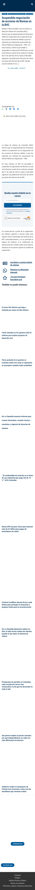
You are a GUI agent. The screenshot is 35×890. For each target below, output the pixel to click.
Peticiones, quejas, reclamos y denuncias (17, 886)
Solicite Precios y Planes (17, 880)
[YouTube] (22, 816)
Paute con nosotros (17, 883)
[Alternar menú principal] (4, 4)
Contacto (17, 875)
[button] (32, 4)
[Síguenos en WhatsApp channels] (5, 270)
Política (17, 878)
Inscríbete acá (7, 865)
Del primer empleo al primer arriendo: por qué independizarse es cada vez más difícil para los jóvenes (17, 737)
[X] (6, 109)
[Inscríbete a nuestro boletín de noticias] (5, 263)
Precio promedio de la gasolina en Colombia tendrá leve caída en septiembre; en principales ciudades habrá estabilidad (17, 363)
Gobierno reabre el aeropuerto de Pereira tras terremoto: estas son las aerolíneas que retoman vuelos (16, 789)
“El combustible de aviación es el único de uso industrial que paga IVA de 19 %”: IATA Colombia (17, 477)
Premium (5, 14)
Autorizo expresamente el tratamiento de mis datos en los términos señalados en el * (18, 211)
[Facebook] (14, 109)
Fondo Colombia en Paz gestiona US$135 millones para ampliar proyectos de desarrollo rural (17, 335)
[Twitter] (9, 816)
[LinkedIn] (10, 109)
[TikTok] (19, 816)
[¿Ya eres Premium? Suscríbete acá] (5, 277)
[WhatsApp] (2, 109)
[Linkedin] (12, 816)
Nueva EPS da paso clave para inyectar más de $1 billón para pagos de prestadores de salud (17, 529)
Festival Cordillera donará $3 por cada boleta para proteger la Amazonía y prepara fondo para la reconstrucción (17, 604)
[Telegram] (18, 109)
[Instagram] (16, 816)
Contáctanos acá (17, 844)
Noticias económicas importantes (17, 14)
